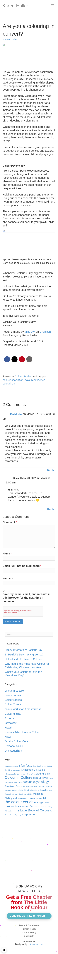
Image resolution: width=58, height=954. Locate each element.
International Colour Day (39, 790)
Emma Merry (25, 786)
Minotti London (23, 798)
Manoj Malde (28, 794)
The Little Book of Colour (31, 810)
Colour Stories (23, 376)
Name (7, 553)
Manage (3, 950)
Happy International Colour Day (23, 649)
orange (38, 802)
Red (31, 806)
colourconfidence (35, 380)
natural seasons (36, 798)
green (14, 790)
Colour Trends (13, 704)
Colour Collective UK (25, 774)
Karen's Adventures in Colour (22, 732)
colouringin (9, 383)
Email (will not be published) (22, 565)
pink (8, 806)
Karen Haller (10, 39)
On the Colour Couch (17, 741)
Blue (34, 766)
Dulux (18, 786)
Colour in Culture (18, 777)
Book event (41, 766)
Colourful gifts (13, 713)
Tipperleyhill (19, 815)
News (8, 736)
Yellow (32, 814)
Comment (10, 522)
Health (8, 727)
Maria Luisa (16, 414)
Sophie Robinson (40, 807)
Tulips (25, 815)
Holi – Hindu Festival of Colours (23, 659)
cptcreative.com (35, 944)
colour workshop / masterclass (23, 709)
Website (8, 578)
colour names (13, 695)
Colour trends (10, 786)
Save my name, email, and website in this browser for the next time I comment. (26, 598)
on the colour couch (26, 799)
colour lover (40, 777)
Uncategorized (13, 750)
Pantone (47, 803)
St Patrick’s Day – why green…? (24, 654)
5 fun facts (25, 765)
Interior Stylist (23, 790)
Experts (9, 718)
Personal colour (14, 746)
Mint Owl (30, 331)
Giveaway (10, 722)
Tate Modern (9, 811)
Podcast (16, 806)
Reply (50, 470)
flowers (48, 786)
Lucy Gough (19, 794)
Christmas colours (14, 770)
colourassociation (13, 380)
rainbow (25, 807)
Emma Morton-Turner (37, 786)
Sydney (49, 807)
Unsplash (45, 331)
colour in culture (14, 690)
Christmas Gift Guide (33, 769)
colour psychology (36, 781)
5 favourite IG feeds (11, 766)
